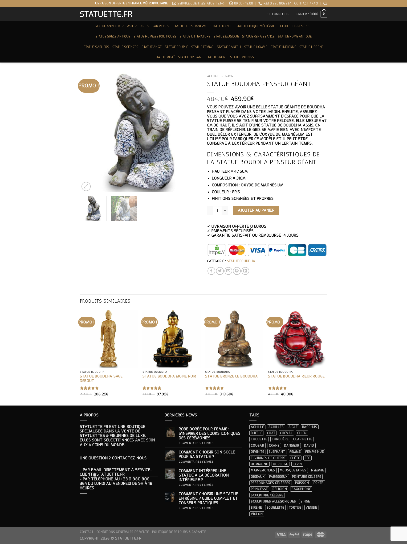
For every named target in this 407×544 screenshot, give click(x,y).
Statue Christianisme (190, 26)
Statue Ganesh (229, 47)
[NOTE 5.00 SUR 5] (89, 388)
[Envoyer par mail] (228, 271)
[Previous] (88, 132)
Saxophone (301, 489)
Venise (311, 508)
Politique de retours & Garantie (179, 532)
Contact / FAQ (306, 3)
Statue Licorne (311, 47)
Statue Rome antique (295, 36)
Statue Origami (190, 57)
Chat (271, 433)
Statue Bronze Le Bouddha (231, 376)
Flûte (295, 458)
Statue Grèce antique (112, 36)
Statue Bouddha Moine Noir (169, 376)
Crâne (274, 446)
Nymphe (317, 470)
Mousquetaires (293, 470)
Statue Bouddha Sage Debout (101, 378)
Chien (302, 433)
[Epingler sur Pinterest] (237, 271)
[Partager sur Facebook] (211, 271)
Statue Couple (176, 47)
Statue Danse (221, 26)
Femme (295, 452)
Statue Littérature (194, 36)
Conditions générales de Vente (123, 532)
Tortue (295, 508)
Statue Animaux (108, 26)
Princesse (259, 489)
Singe (305, 501)
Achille (257, 427)
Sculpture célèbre (267, 495)
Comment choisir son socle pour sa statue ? (207, 454)
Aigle (293, 427)
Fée (307, 458)
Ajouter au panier (256, 210)
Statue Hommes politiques (155, 36)
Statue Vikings (242, 57)
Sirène (256, 508)
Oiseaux (258, 477)
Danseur (291, 446)
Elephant (277, 452)
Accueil (213, 76)
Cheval (286, 433)
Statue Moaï (165, 57)
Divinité (257, 452)
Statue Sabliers (96, 47)
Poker (318, 483)
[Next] (191, 132)
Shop (229, 76)
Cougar (257, 446)
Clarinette (302, 439)
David (309, 446)
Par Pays (159, 26)
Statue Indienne (283, 47)
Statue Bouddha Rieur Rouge (296, 376)
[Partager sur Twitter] (220, 271)
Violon (257, 514)
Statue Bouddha (241, 261)
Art (143, 26)
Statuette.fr (106, 14)
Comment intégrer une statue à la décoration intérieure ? (204, 475)
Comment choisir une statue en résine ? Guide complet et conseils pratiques (208, 498)
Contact (86, 532)
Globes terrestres (295, 26)
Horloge (280, 464)
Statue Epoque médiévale (256, 26)
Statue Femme (202, 47)
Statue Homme (255, 47)
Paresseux (278, 477)
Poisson (302, 483)
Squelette (275, 508)
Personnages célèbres (270, 483)
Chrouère (280, 439)
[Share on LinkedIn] (245, 271)
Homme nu (259, 464)
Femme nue (314, 452)
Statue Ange (152, 47)
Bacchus (309, 427)
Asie (130, 26)
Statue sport (216, 57)
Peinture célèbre (306, 477)
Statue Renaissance (258, 36)
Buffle (256, 433)
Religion (280, 489)
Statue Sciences (125, 47)
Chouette (259, 439)
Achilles (276, 427)
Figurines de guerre (268, 458)
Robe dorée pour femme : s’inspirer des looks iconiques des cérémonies (209, 433)
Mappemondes (263, 470)
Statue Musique (226, 36)
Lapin (297, 464)
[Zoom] (86, 186)
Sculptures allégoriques (273, 501)
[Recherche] (325, 3)
